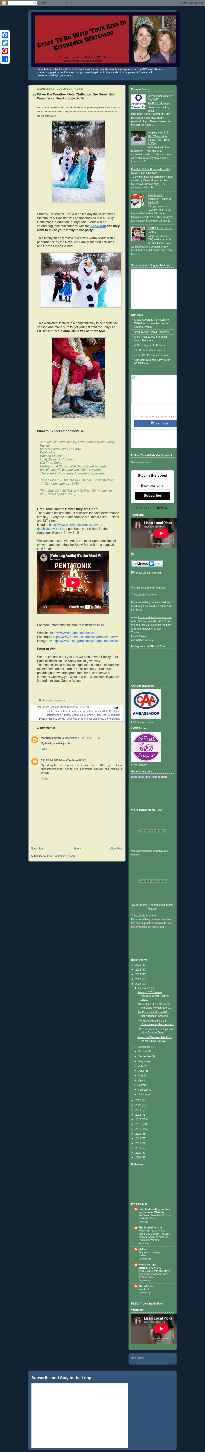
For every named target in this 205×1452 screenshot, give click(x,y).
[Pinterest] (5, 51)
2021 (138, 1100)
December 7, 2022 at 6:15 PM (82, 738)
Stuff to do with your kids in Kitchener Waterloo (75, 718)
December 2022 (98, 711)
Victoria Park (112, 718)
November (144, 1047)
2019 (138, 1110)
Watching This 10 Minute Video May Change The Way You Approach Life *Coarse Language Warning (154, 1235)
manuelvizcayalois (52, 738)
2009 (138, 1157)
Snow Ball (98, 226)
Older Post (116, 848)
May (141, 1075)
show (90, 715)
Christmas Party (78, 711)
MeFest (143, 1249)
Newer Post (37, 848)
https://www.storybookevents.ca (72, 633)
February (143, 1089)
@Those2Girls (144, 640)
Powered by (143, 507)
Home (77, 848)
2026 (138, 965)
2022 (138, 984)
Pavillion (114, 711)
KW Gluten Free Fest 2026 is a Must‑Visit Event (155, 1217)
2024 (138, 974)
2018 (138, 1114)
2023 (138, 979)
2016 (138, 1124)
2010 (138, 1152)
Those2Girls (146, 1286)
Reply (44, 748)
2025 (138, 969)
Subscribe (152, 495)
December (144, 988)
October (143, 1051)
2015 (138, 1129)
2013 (138, 1138)
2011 (138, 1148)
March (142, 1085)
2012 (138, 1143)
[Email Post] (116, 707)
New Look (144, 1289)
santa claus (79, 715)
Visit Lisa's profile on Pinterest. (149, 587)
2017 (138, 1119)
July (141, 1066)
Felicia (45, 759)
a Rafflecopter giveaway (51, 700)
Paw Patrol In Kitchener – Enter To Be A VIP (159, 199)
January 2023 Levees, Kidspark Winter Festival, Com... (154, 996)
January (143, 1094)
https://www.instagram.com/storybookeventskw (86, 641)
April (141, 1080)
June (141, 1070)
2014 (138, 1133)
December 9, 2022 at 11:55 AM (68, 759)
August (142, 1061)
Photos (66, 715)
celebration (61, 711)
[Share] (5, 59)
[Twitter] (5, 43)
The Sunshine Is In (150, 1227)
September (145, 1056)
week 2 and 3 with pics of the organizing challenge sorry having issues (154, 1274)
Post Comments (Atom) (61, 856)
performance (53, 715)
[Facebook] (5, 35)
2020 (138, 1105)
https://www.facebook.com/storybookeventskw (85, 637)
